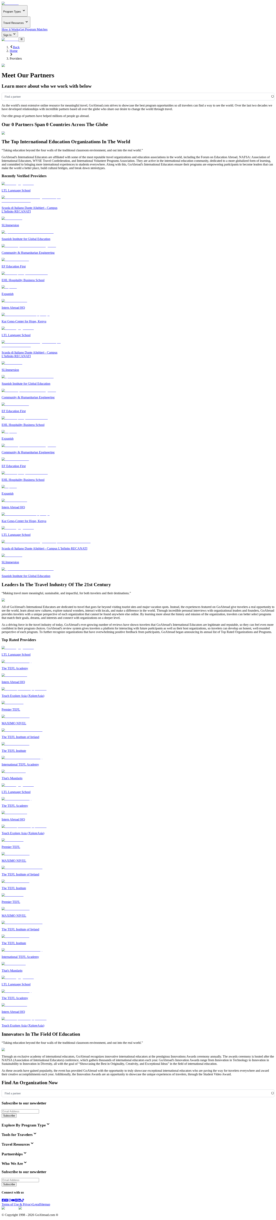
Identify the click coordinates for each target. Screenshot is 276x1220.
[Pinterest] (16, 1200)
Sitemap (45, 1204)
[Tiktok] (22, 1200)
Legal (36, 1204)
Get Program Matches (33, 29)
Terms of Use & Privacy (17, 1204)
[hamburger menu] (21, 39)
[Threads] (6, 1200)
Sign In (7, 35)
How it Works (11, 29)
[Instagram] (9, 1200)
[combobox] (4, 96)
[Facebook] (3, 1200)
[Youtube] (13, 1200)
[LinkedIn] (19, 1200)
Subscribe (9, 1115)
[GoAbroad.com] (10, 3)
